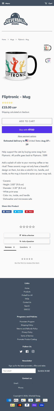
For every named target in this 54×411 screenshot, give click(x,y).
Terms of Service (27, 336)
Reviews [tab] (8, 247)
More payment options (27, 136)
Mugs (12, 39)
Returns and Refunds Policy (27, 328)
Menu (7, 3)
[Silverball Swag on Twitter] (21, 352)
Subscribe (44, 370)
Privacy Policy (27, 332)
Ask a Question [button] (28, 241)
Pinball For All (27, 295)
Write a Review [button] (28, 235)
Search (27, 306)
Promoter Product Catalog (27, 339)
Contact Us (27, 302)
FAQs (27, 298)
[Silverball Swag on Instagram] (33, 352)
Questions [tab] (24, 247)
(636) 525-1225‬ (30, 387)
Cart (50, 3)
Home (4, 39)
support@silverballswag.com (29, 383)
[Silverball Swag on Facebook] (27, 352)
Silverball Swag (34, 396)
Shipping (5, 112)
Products (27, 291)
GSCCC (27, 309)
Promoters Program (27, 321)
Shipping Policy (27, 325)
